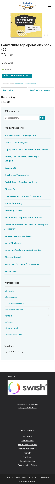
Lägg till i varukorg (16, 76)
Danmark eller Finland (14, 334)
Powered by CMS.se (27, 481)
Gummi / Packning (13, 203)
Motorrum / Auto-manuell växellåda (22, 250)
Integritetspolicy (12, 328)
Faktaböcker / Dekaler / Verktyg (25, 83)
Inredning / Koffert (13, 210)
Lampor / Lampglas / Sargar (18, 236)
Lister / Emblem (12, 243)
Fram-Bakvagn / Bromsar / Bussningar (23, 196)
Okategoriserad (12, 257)
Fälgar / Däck (11, 189)
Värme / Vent (11, 271)
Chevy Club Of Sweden (27, 404)
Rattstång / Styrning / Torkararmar (22, 264)
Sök (42, 118)
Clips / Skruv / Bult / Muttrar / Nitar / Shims (26, 149)
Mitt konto (9, 291)
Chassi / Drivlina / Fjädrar (16, 142)
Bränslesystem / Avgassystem (20, 135)
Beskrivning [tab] (8, 90)
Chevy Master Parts (28, 407)
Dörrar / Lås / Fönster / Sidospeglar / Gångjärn (23, 158)
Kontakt (8, 315)
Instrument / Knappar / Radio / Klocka (23, 217)
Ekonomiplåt (10, 168)
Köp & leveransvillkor (14, 303)
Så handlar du (11, 297)
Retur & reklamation (14, 309)
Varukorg (9, 322)
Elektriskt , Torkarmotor (16, 175)
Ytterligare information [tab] (40, 90)
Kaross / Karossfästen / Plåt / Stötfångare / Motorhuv (26, 226)
